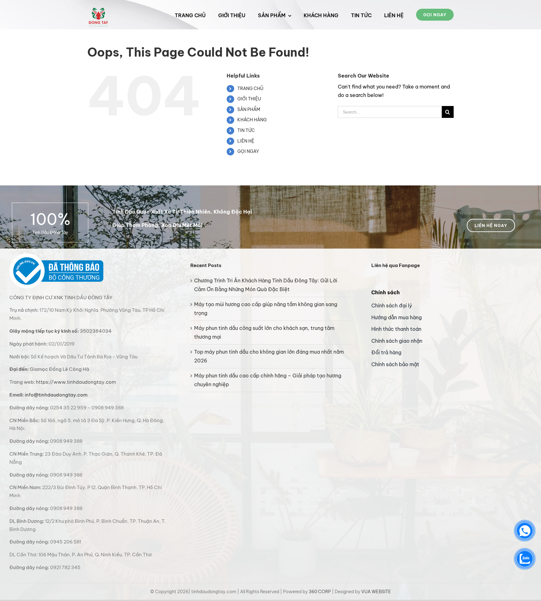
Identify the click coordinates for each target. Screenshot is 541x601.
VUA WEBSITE (376, 591)
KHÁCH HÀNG (252, 120)
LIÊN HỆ (245, 141)
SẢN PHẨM (248, 109)
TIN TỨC (246, 130)
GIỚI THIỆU (249, 99)
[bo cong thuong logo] (56, 256)
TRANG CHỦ (250, 88)
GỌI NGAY (248, 151)
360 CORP (320, 591)
